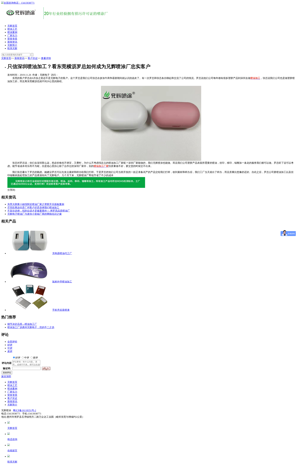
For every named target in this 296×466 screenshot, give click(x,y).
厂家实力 (12, 35)
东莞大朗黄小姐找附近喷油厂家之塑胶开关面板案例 (35, 204)
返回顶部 (6, 376)
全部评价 (12, 341)
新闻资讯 (12, 42)
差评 (9, 351)
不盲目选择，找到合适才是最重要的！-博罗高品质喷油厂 (38, 210)
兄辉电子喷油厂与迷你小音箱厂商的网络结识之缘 (34, 214)
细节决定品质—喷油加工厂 (22, 324)
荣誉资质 (12, 38)
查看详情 (46, 58)
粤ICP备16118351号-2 (24, 410)
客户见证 (33, 58)
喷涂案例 (12, 32)
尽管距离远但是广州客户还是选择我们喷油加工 (33, 207)
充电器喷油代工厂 (62, 253)
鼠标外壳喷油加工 (62, 281)
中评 (9, 348)
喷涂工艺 (12, 29)
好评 (9, 345)
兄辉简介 (12, 45)
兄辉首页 (12, 25)
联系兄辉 (12, 48)
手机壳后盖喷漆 (61, 310)
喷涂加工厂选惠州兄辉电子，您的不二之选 (30, 327)
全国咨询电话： (19, 3)
